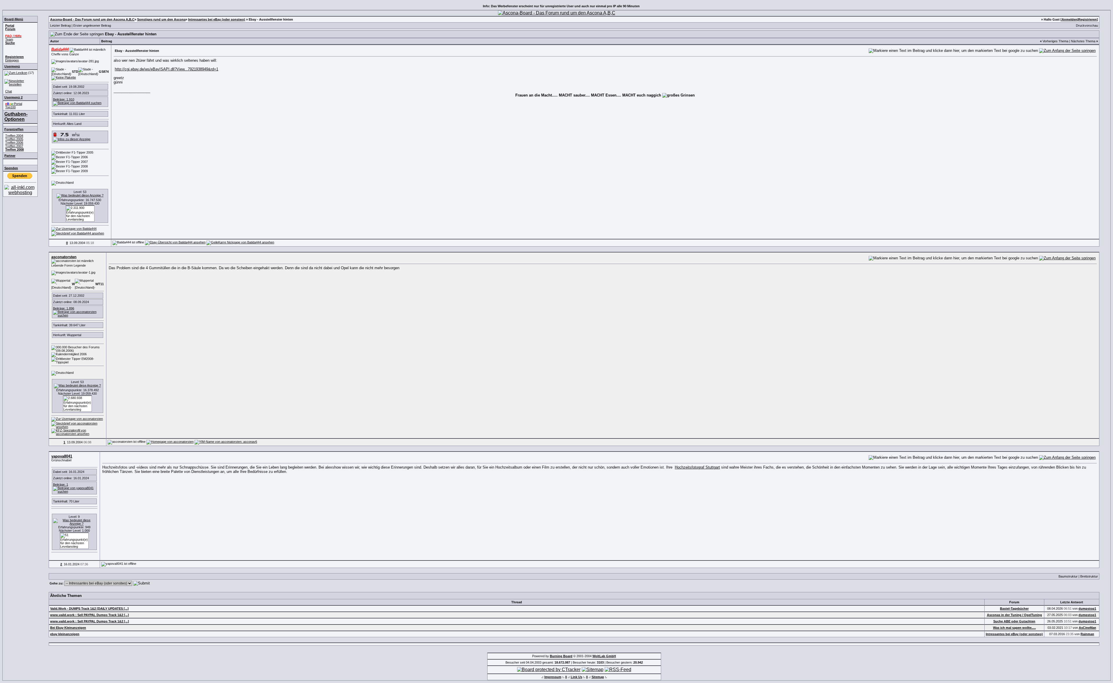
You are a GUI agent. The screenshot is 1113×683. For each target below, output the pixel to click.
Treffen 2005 (14, 139)
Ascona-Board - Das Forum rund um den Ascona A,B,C (92, 19)
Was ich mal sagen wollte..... (1014, 627)
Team (9, 39)
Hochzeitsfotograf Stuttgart (697, 467)
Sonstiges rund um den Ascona (161, 19)
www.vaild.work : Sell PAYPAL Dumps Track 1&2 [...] (89, 615)
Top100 (10, 107)
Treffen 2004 (14, 135)
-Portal (13, 103)
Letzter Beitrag (60, 25)
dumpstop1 (1087, 608)
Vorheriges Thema (1055, 41)
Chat (8, 91)
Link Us (576, 677)
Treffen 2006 (14, 142)
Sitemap (598, 677)
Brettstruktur (1089, 576)
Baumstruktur (1068, 576)
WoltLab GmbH (604, 656)
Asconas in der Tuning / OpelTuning (1014, 615)
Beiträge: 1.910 (63, 99)
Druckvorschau (1087, 25)
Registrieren (1087, 19)
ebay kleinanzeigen (64, 634)
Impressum (552, 677)
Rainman (1087, 634)
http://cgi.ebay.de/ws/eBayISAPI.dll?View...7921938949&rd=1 (166, 69)
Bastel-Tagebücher (1014, 608)
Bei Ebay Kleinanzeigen (68, 627)
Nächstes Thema (1083, 41)
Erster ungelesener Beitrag (92, 25)
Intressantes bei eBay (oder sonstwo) (216, 19)
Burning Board (561, 656)
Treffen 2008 (14, 149)
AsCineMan (1087, 627)
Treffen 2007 (14, 146)
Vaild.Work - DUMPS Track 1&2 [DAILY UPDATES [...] (89, 608)
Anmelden (1069, 19)
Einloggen (12, 60)
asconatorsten (64, 257)
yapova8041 (61, 456)
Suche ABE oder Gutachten (1014, 621)
